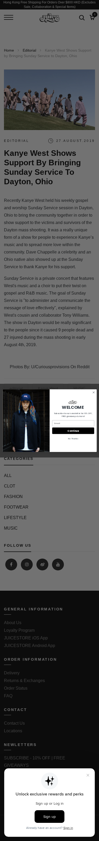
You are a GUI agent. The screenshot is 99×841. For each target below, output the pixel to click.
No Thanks (73, 438)
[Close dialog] (93, 392)
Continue (73, 430)
